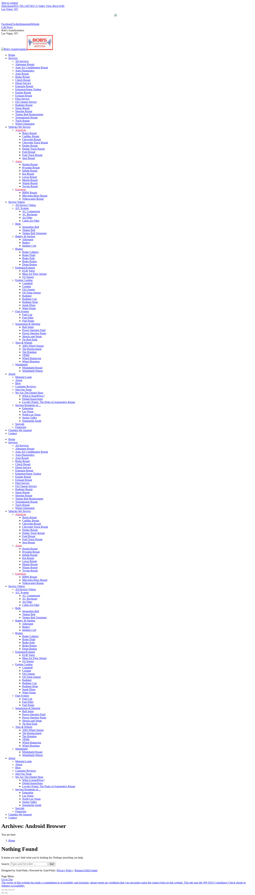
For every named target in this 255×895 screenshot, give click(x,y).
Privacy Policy (65, 870)
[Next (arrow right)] (6, 892)
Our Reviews (127, 18)
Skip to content (9, 2)
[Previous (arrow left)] (2, 892)
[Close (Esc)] (2, 889)
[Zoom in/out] (13, 889)
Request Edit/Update (86, 870)
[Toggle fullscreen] (9, 889)
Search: (5, 864)
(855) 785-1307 (21, 6)
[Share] (6, 889)
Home (11, 840)
